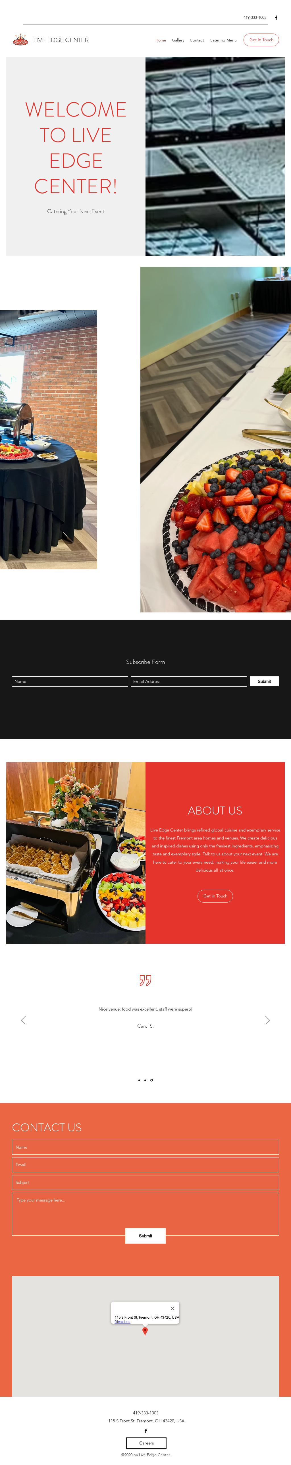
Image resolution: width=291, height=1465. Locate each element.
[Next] (267, 1020)
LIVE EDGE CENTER (61, 40)
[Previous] (23, 1020)
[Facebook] (276, 17)
